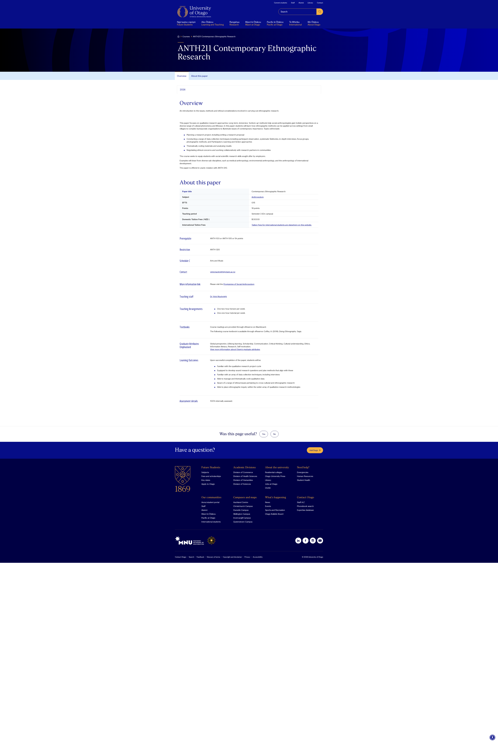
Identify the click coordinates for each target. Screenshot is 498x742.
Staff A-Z (301, 502)
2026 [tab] (182, 89)
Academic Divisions (244, 467)
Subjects (205, 472)
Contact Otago (305, 497)
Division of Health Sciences (245, 476)
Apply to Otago (208, 484)
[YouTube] (320, 540)
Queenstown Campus (242, 522)
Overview (181, 76)
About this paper (199, 76)
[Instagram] (313, 540)
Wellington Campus (241, 514)
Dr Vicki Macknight (218, 296)
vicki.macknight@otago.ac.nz (222, 272)
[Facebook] (306, 540)
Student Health (303, 480)
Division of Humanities (243, 480)
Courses (186, 36)
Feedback (200, 557)
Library (310, 3)
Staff (293, 3)
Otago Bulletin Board (274, 514)
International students (211, 522)
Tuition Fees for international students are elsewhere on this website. (282, 225)
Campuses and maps (245, 497)
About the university (277, 467)
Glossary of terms (213, 557)
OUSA (268, 488)
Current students (280, 3)
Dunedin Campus (240, 510)
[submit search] (320, 11)
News (267, 502)
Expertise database (305, 510)
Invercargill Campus (242, 518)
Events (268, 506)
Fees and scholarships (211, 476)
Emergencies (302, 472)
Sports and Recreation (275, 510)
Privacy (247, 557)
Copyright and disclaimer (232, 557)
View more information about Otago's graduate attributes (235, 349)
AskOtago (313, 450)
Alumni (301, 3)
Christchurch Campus (243, 506)
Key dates (205, 480)
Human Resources (305, 476)
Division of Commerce (243, 472)
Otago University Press (275, 476)
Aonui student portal (210, 502)
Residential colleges (273, 472)
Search (191, 557)
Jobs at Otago (271, 484)
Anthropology (258, 197)
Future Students (210, 467)
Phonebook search (305, 506)
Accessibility (258, 557)
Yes (263, 434)
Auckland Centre (240, 502)
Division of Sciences (242, 484)
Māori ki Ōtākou (208, 514)
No (274, 434)
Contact (320, 3)
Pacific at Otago (208, 518)
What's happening (275, 497)
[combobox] (297, 11)
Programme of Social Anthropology (238, 284)
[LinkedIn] (298, 540)
